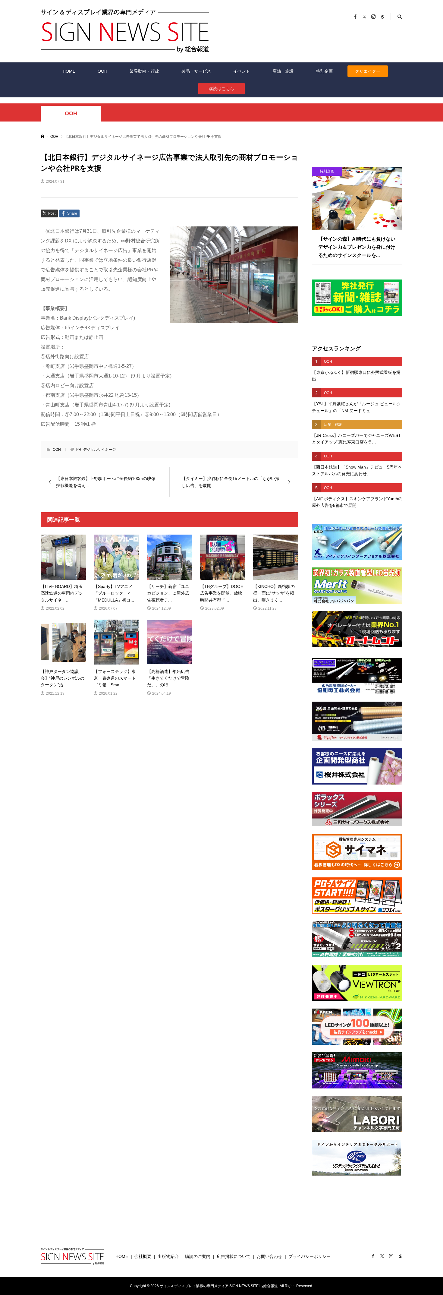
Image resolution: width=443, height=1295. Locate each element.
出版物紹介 (168, 1256)
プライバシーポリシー (309, 1256)
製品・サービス (196, 71)
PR (78, 449)
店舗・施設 (283, 71)
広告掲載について (233, 1256)
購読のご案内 (197, 1256)
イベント (241, 71)
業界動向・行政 (144, 71)
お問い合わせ (269, 1256)
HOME (69, 71)
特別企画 (324, 71)
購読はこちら (221, 88)
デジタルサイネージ (99, 449)
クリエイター (367, 71)
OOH (102, 71)
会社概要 (142, 1256)
